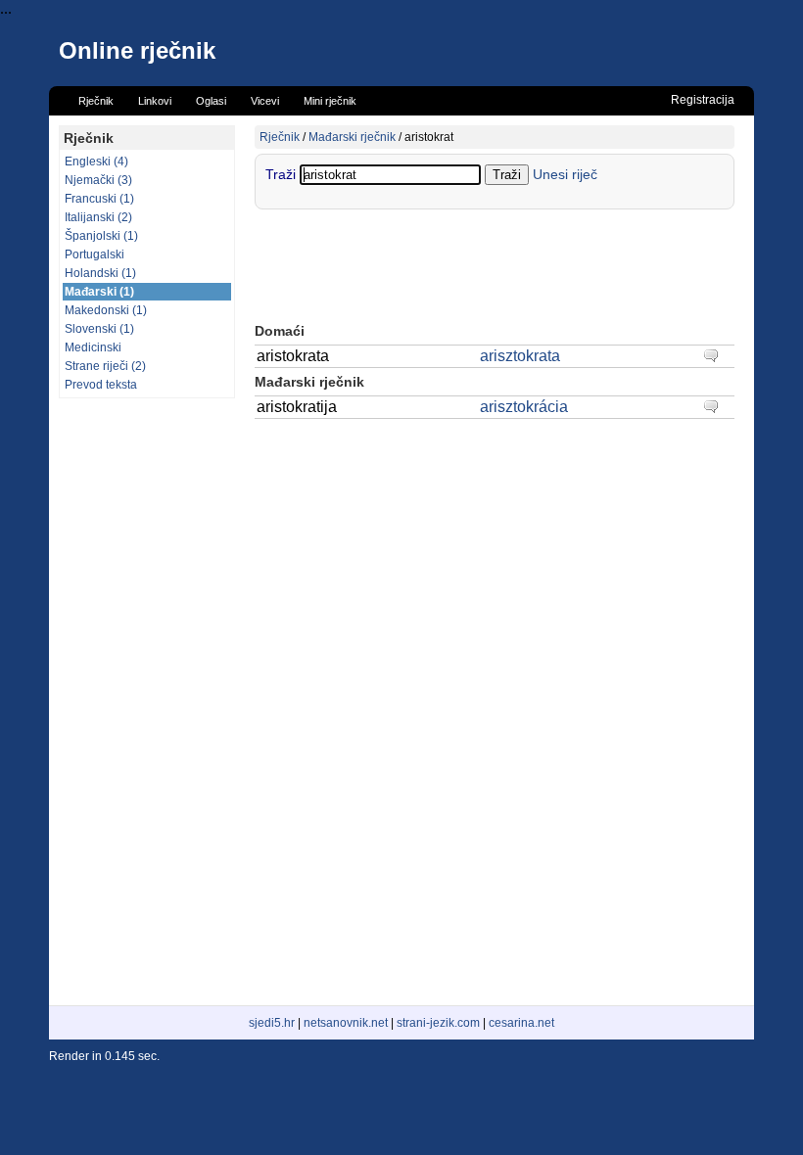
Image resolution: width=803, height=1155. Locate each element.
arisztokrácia (524, 406)
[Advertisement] (147, 701)
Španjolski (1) (101, 236)
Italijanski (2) (98, 217)
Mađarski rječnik (352, 137)
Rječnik (280, 137)
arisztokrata (520, 355)
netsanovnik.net (346, 1023)
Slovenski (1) (99, 329)
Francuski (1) (99, 199)
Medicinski (93, 347)
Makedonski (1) (106, 310)
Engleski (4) (96, 161)
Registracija (702, 100)
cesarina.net (521, 1023)
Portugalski (94, 254)
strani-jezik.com (438, 1023)
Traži (282, 174)
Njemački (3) (98, 180)
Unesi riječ (565, 174)
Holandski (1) (100, 273)
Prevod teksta (101, 385)
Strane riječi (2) (105, 366)
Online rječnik (137, 50)
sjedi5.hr (272, 1023)
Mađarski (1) (99, 292)
